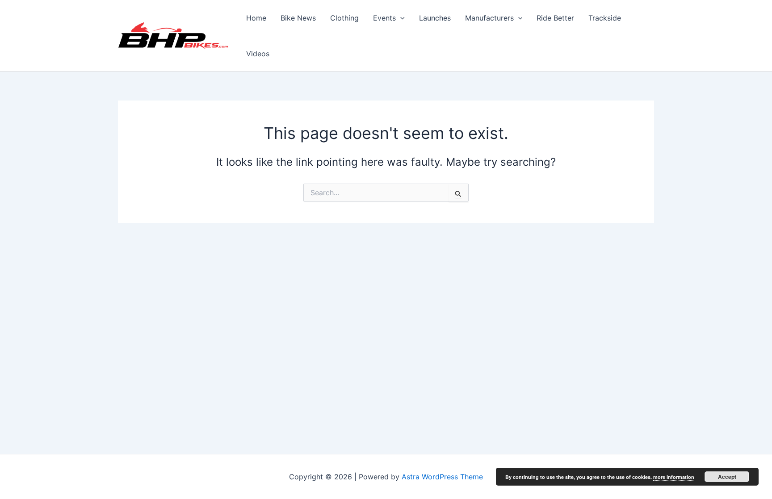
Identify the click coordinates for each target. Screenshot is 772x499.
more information (673, 477)
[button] (400, 18)
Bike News (298, 17)
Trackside (604, 17)
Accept (727, 477)
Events (384, 17)
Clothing (344, 17)
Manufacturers (489, 17)
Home (256, 17)
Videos (257, 53)
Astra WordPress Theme (442, 476)
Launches (435, 17)
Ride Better (555, 17)
